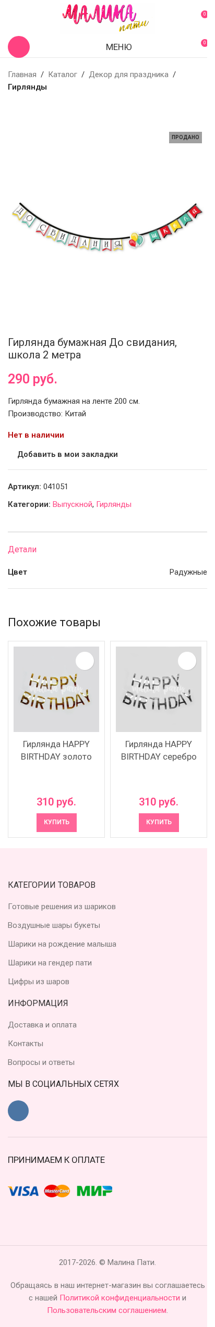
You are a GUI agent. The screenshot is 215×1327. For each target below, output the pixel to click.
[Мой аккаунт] (12, 18)
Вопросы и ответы (41, 1062)
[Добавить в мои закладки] (85, 661)
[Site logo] (107, 17)
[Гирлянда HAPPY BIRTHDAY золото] (56, 689)
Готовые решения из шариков (62, 906)
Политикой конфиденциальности (120, 1298)
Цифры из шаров (38, 981)
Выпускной (72, 504)
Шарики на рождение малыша (62, 944)
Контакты (25, 1043)
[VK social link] (18, 1110)
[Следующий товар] (39, 110)
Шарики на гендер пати (50, 963)
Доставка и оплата (42, 1025)
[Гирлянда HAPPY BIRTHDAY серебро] (158, 689)
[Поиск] (19, 46)
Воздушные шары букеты (54, 925)
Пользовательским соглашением (106, 1310)
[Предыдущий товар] (14, 110)
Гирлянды (27, 87)
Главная (22, 74)
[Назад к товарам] (26, 110)
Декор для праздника (129, 74)
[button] (57, 822)
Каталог (62, 74)
